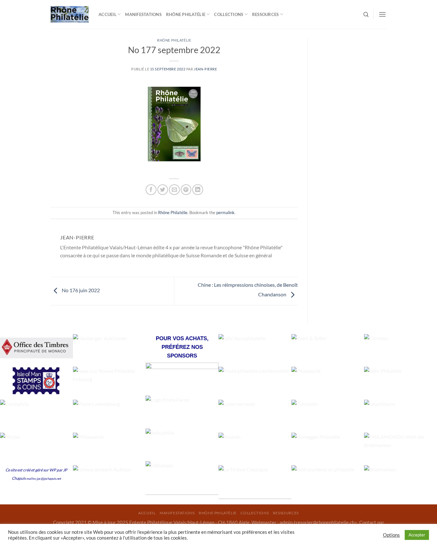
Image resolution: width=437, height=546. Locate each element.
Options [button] (391, 535)
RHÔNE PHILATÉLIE (185, 14)
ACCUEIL (107, 14)
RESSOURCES (265, 14)
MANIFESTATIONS (143, 14)
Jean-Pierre (205, 69)
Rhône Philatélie (174, 40)
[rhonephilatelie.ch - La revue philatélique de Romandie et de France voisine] (70, 14)
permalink (225, 212)
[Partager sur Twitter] (162, 189)
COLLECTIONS (228, 14)
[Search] (366, 14)
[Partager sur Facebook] (151, 189)
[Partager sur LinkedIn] (197, 189)
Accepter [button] (417, 534)
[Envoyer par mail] (174, 189)
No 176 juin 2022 (80, 290)
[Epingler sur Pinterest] (186, 189)
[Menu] (382, 14)
